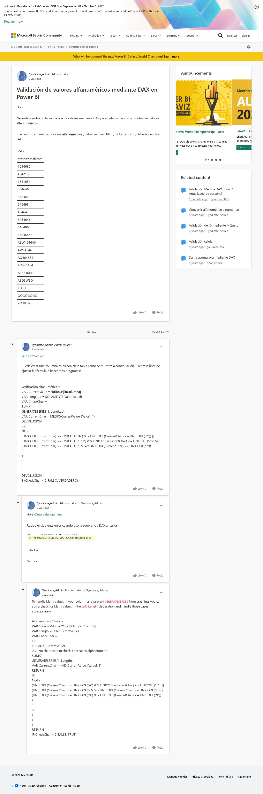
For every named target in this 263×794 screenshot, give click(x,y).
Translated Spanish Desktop (83, 46)
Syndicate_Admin (39, 74)
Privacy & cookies (202, 776)
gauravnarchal (215, 247)
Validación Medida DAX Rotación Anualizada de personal (212, 191)
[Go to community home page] (36, 35)
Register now (13, 21)
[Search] (220, 35)
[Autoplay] (207, 160)
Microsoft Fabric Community (26, 46)
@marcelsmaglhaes (48, 514)
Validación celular (201, 241)
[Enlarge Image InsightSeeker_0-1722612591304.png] (95, 537)
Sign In (246, 35)
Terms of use (225, 776)
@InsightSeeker (33, 356)
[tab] (212, 160)
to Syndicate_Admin (90, 503)
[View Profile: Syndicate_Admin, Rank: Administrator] (22, 76)
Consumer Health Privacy (65, 785)
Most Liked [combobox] (161, 332)
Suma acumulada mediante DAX (212, 257)
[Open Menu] (249, 47)
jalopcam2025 (220, 199)
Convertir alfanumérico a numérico (214, 209)
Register (232, 35)
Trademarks (244, 776)
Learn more (171, 56)
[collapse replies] (12, 344)
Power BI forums (55, 46)
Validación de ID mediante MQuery (213, 225)
